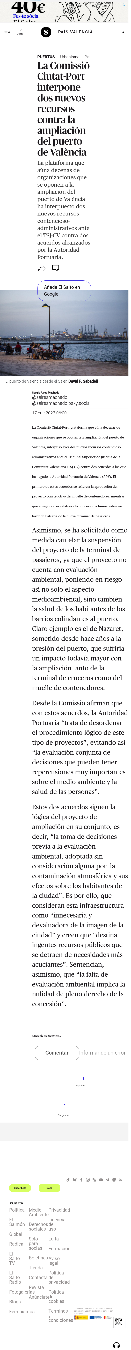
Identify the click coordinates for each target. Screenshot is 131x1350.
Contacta (37, 1278)
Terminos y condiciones (56, 1316)
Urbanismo (69, 57)
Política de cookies (56, 1297)
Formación (56, 1249)
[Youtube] (101, 1179)
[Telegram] (107, 1179)
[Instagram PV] (88, 1179)
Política (17, 1210)
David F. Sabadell (83, 381)
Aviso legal (54, 1262)
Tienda (36, 1268)
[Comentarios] (56, 268)
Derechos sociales (37, 1227)
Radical (17, 1244)
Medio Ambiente (37, 1213)
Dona (49, 1188)
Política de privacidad (56, 1278)
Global (15, 1235)
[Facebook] (81, 1179)
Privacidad (56, 1210)
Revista (36, 1288)
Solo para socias (35, 1244)
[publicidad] (64, 12)
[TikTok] (68, 1179)
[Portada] (48, 32)
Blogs (15, 1302)
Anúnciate (37, 1298)
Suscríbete (20, 1188)
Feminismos (17, 1312)
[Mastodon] (114, 1179)
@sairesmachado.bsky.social (61, 403)
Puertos (46, 57)
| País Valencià (74, 32)
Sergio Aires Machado (45, 393)
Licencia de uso (56, 1225)
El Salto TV (14, 1259)
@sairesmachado (49, 397)
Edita (53, 1239)
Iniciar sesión (123, 32)
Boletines (37, 1258)
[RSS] (94, 1179)
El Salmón (17, 1223)
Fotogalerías (17, 1292)
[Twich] (121, 1179)
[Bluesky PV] (75, 1179)
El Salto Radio (15, 1278)
